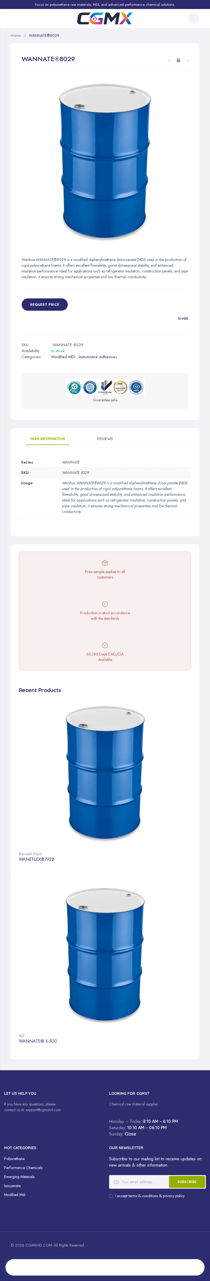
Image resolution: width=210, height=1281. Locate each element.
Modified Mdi (14, 1194)
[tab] (47, 440)
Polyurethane (14, 1158)
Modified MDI (63, 357)
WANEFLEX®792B (36, 859)
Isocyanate (12, 1185)
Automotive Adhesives (97, 357)
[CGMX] (105, 18)
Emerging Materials (19, 1176)
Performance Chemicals (23, 1167)
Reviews (105, 438)
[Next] (188, 61)
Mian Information (47, 438)
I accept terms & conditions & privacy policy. (150, 1196)
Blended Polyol (30, 854)
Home (16, 35)
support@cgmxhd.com (43, 1110)
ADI (21, 1035)
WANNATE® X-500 (38, 1041)
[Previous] (169, 61)
